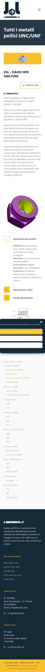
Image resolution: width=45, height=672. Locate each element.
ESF (7, 493)
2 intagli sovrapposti (12, 365)
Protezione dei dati (29, 665)
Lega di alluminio (12, 450)
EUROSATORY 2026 (12, 567)
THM (8, 403)
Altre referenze (10, 476)
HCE (7, 420)
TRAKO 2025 (9, 579)
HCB (8, 416)
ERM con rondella (11, 386)
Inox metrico (11, 374)
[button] (41, 322)
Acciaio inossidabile (14, 454)
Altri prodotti (12, 497)
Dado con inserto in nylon (14, 429)
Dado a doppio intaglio (13, 361)
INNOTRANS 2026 (11, 563)
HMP (8, 433)
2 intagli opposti (10, 399)
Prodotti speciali (10, 485)
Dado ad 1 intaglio (11, 412)
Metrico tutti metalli (14, 369)
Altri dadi (10, 480)
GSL (7, 463)
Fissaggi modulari (10, 446)
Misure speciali (12, 382)
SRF (7, 467)
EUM (8, 441)
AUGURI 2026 (9, 571)
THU (8, 407)
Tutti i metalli (11, 391)
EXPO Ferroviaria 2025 (13, 575)
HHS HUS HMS (12, 471)
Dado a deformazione (12, 459)
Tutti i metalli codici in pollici (17, 395)
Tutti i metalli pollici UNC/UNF (18, 378)
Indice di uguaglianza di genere (22, 668)
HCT (8, 424)
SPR (7, 489)
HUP (8, 437)
